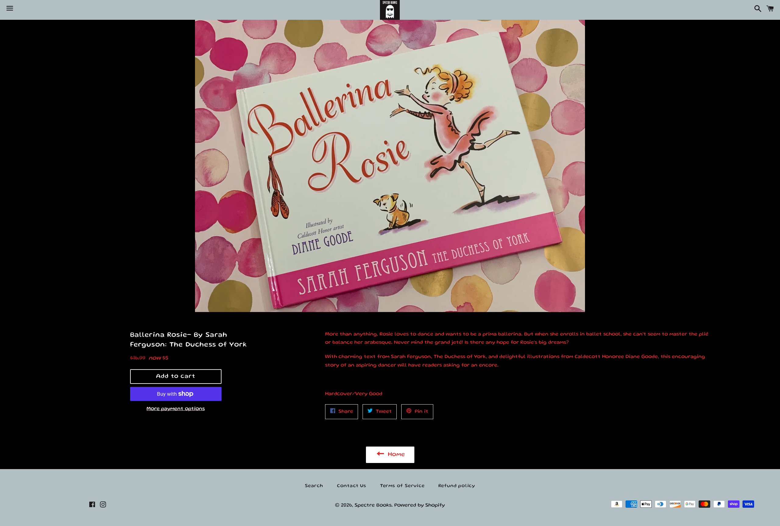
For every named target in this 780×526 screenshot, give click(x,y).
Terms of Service (402, 486)
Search (314, 486)
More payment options (176, 409)
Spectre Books (373, 505)
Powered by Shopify (419, 505)
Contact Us (351, 486)
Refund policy (456, 486)
